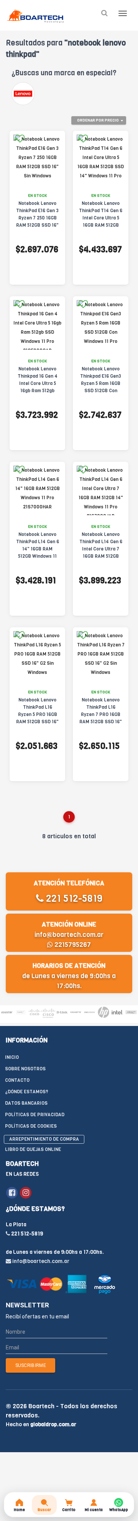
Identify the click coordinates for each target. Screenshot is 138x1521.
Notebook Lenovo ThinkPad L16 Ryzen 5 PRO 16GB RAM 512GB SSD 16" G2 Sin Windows (37, 714)
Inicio (12, 1057)
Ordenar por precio (98, 120)
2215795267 (72, 944)
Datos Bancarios (26, 1103)
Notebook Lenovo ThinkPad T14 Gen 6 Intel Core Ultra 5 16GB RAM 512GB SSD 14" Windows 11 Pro (100, 221)
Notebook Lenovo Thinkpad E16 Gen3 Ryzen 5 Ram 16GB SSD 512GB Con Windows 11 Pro (100, 383)
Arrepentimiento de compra (44, 1139)
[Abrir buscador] (104, 13)
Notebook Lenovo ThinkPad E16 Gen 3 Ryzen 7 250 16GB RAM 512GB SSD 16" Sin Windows (37, 217)
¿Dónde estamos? (26, 1092)
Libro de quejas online (33, 1149)
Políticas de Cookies (31, 1126)
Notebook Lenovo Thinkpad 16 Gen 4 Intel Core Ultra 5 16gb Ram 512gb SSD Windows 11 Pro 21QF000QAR (38, 387)
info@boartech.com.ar (69, 934)
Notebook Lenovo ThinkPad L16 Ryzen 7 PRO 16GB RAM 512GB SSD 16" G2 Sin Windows (100, 714)
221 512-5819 (73, 898)
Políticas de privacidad (34, 1115)
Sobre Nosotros (25, 1069)
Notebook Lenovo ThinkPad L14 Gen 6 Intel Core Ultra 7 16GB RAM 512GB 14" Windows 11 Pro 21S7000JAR (100, 552)
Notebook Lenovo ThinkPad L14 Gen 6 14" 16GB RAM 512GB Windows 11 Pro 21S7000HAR (37, 549)
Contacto (17, 1080)
